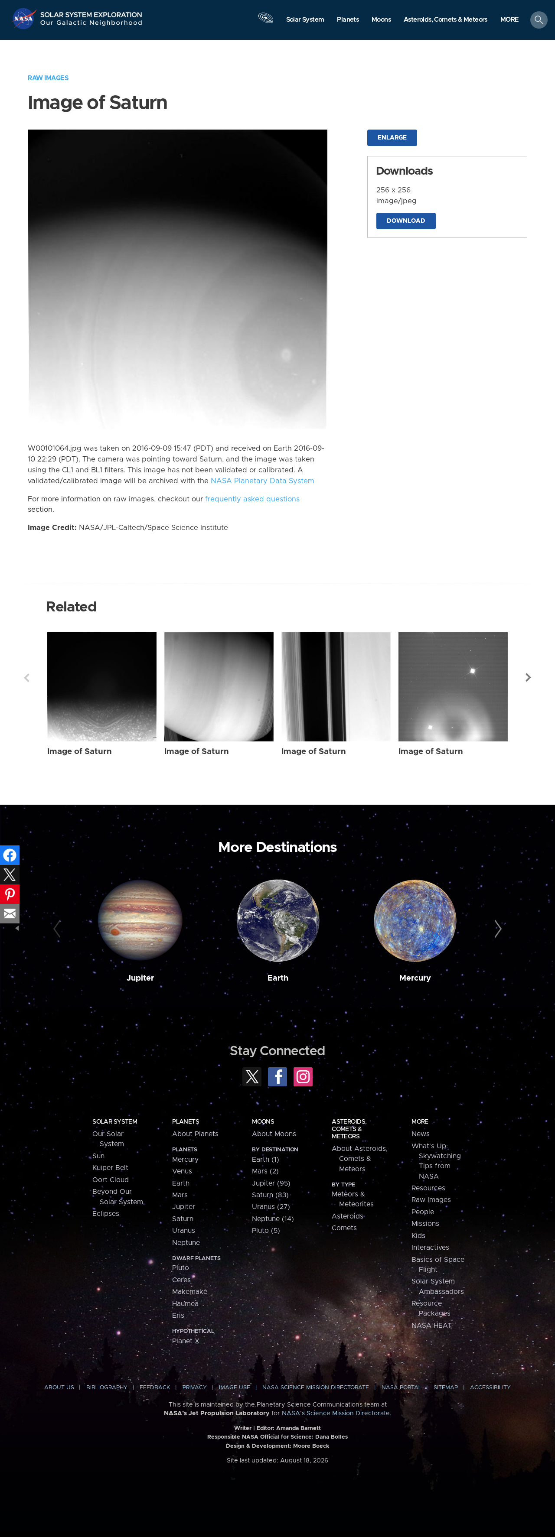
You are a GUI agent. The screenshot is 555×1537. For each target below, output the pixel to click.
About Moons (274, 1134)
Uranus (183, 1230)
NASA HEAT (431, 1325)
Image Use (234, 1388)
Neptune (186, 1242)
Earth (278, 978)
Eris (178, 1315)
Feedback (155, 1388)
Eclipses (105, 1213)
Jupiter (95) (271, 1183)
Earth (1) (265, 1159)
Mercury (415, 978)
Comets (344, 1228)
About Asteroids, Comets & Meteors (360, 1159)
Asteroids (347, 1216)
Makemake (189, 1291)
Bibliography (106, 1388)
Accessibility (490, 1388)
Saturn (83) (270, 1195)
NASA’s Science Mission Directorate (336, 1413)
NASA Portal (401, 1388)
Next (528, 678)
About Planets (195, 1134)
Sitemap (446, 1388)
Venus (182, 1171)
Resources (428, 1188)
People (422, 1212)
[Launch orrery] (265, 22)
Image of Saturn (79, 751)
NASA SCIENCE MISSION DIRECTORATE (315, 1388)
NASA (25, 18)
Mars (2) (265, 1171)
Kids (418, 1235)
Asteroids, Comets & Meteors (349, 1129)
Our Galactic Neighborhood (91, 25)
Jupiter (140, 978)
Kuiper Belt (110, 1167)
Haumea (185, 1303)
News (420, 1134)
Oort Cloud (110, 1179)
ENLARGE (392, 138)
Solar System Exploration (91, 12)
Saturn (182, 1218)
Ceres (181, 1280)
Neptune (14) (273, 1218)
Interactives (430, 1247)
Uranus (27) (271, 1206)
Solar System (114, 1122)
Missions (425, 1223)
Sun (98, 1156)
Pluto (180, 1267)
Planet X (185, 1341)
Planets (185, 1122)
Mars (180, 1195)
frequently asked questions (252, 499)
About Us (59, 1388)
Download (406, 221)
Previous (26, 678)
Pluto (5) (266, 1230)
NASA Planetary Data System (262, 481)
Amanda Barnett (298, 1428)
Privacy (195, 1388)
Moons (263, 1122)
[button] (510, 20)
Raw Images (48, 78)
